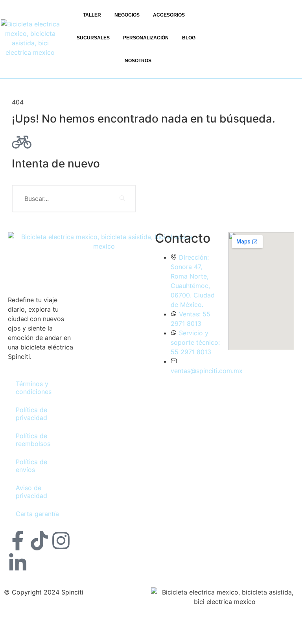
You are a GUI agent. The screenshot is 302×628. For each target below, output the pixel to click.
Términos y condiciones (34, 388)
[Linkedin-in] (18, 564)
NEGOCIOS (127, 15)
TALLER (92, 15)
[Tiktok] (39, 542)
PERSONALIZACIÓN (146, 38)
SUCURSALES (93, 38)
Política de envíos (31, 466)
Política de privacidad (31, 414)
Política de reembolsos (33, 440)
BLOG (188, 38)
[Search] (122, 198)
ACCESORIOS (169, 15)
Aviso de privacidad (31, 492)
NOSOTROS (138, 60)
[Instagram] (61, 542)
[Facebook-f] (18, 542)
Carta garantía (37, 514)
